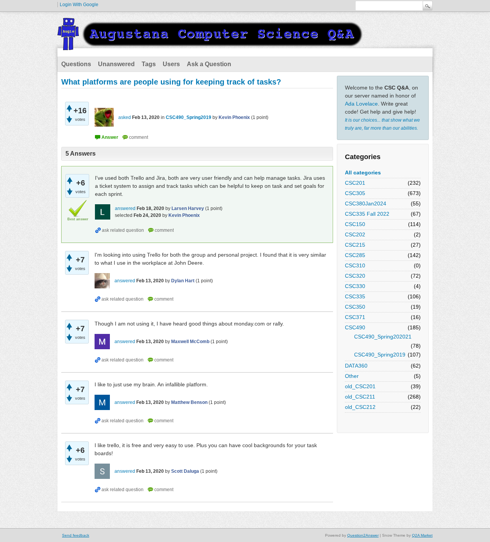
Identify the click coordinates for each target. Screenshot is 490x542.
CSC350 (355, 307)
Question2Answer (363, 535)
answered (125, 208)
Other (352, 376)
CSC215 (355, 245)
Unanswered (116, 64)
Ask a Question (209, 64)
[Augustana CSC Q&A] (210, 45)
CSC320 (355, 276)
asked (124, 117)
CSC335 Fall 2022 (367, 214)
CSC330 (355, 286)
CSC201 (355, 183)
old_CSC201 (360, 386)
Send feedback (75, 535)
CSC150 (355, 224)
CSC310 (355, 265)
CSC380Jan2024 (365, 203)
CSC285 (355, 255)
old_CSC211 (360, 397)
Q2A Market (422, 535)
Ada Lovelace (361, 104)
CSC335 (355, 296)
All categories (363, 172)
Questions (76, 64)
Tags (149, 64)
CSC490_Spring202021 (383, 337)
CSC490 (355, 327)
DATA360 (356, 366)
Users (171, 64)
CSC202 (355, 234)
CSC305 (355, 193)
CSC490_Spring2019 (379, 355)
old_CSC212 (360, 407)
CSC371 (355, 317)
